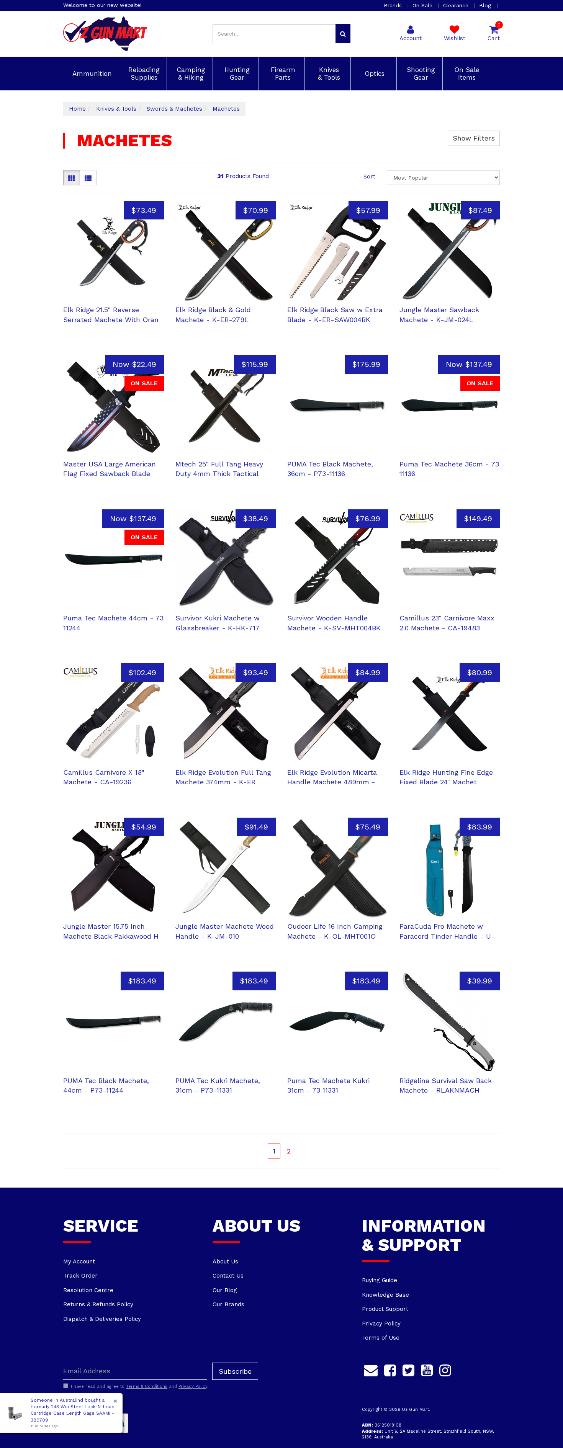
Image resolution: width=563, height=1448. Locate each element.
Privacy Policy (381, 1323)
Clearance (456, 5)
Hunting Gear (236, 73)
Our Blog (225, 1290)
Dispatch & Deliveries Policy (102, 1318)
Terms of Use (380, 1337)
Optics (374, 73)
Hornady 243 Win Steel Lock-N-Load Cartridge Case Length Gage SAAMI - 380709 (73, 1413)
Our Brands (228, 1304)
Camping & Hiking (190, 73)
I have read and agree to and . (139, 1386)
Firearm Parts (281, 73)
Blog (486, 5)
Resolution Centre (88, 1290)
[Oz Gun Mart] (105, 33)
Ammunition (91, 73)
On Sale (423, 5)
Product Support (385, 1309)
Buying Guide (379, 1280)
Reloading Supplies (143, 73)
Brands (394, 5)
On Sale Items (465, 73)
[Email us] (371, 1369)
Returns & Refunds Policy (98, 1304)
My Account (79, 1261)
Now (134, 364)
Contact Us (228, 1275)
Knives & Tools (328, 73)
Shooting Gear (419, 73)
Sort (369, 176)
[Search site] (343, 33)
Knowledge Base (385, 1294)
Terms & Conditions (146, 1386)
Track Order (80, 1275)
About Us (225, 1261)
